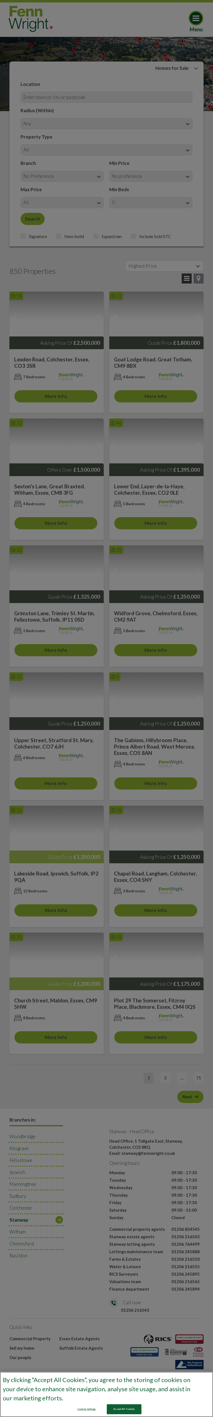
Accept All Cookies (124, 1409)
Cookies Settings (86, 1409)
